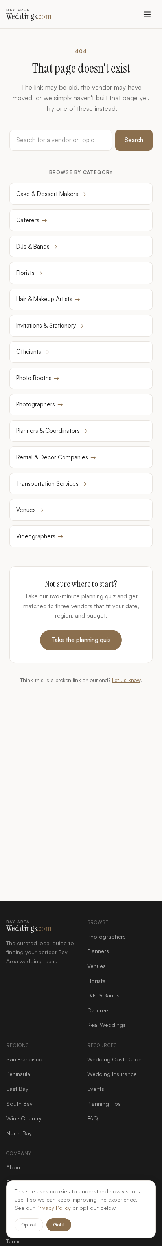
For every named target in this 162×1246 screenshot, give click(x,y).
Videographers (39, 536)
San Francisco (24, 1059)
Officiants (32, 351)
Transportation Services (51, 483)
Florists (29, 272)
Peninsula (18, 1073)
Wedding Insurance (112, 1073)
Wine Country (24, 1118)
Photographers (39, 404)
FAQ (92, 1118)
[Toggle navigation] (147, 14)
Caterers (31, 220)
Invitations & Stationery (50, 325)
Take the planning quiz (81, 640)
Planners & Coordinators (52, 430)
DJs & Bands (36, 246)
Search (134, 140)
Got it (58, 1225)
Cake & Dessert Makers (51, 194)
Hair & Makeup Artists (48, 299)
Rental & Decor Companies (56, 457)
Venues (30, 510)
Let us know (126, 680)
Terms (13, 1241)
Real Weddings (106, 1024)
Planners (98, 951)
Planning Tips (104, 1103)
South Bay (19, 1103)
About (14, 1167)
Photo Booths (37, 378)
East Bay (17, 1088)
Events (95, 1088)
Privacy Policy (53, 1207)
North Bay (19, 1133)
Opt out (29, 1225)
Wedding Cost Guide (114, 1059)
